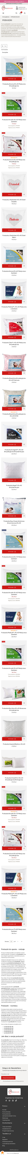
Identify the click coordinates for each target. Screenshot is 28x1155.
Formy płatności (6, 1114)
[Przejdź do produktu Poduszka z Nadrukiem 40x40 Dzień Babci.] (14, 220)
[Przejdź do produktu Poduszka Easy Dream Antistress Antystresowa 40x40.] (14, 506)
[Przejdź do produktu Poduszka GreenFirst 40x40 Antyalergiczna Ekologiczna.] (14, 762)
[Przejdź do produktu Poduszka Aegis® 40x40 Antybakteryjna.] (14, 470)
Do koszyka (11, 78)
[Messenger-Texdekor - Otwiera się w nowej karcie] (9, 1100)
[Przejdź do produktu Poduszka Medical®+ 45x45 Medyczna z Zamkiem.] (14, 617)
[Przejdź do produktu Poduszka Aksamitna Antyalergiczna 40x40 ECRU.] (14, 398)
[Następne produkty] (17, 941)
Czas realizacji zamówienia (8, 1143)
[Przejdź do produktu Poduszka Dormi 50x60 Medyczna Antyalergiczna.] (14, 838)
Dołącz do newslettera (8, 1077)
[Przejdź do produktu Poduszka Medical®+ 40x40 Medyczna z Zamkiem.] (14, 291)
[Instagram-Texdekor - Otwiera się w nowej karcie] (13, 1100)
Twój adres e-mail (5, 1074)
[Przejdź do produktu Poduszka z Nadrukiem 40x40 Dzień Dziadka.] (14, 184)
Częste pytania (6, 1120)
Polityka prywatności (7, 1141)
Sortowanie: (4, 49)
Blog (3, 1145)
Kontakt (4, 1109)
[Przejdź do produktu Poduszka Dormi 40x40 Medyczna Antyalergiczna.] (14, 144)
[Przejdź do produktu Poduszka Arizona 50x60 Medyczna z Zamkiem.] (14, 256)
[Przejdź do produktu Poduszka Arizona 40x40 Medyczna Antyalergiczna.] (14, 68)
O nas (3, 1137)
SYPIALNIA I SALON (15, 16)
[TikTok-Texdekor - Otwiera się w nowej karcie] (16, 1100)
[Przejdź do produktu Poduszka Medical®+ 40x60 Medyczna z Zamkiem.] (14, 878)
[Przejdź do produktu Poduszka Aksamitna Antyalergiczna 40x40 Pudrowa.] (14, 363)
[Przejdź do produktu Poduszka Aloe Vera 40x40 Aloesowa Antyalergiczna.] (14, 693)
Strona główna (5, 16)
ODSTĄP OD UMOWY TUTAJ (9, 1116)
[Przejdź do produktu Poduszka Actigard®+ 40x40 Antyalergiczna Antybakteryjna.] (14, 434)
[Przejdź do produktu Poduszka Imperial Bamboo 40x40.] (14, 729)
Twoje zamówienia (6, 1126)
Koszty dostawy (6, 1111)
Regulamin (5, 1139)
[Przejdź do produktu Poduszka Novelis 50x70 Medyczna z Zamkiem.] (14, 798)
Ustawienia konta (6, 1128)
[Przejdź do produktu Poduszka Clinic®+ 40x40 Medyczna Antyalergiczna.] (14, 327)
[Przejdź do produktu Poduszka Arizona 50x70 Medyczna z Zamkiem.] (14, 541)
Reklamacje (5, 1118)
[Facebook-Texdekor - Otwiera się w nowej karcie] (6, 1100)
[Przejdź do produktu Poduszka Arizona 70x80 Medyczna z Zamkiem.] (14, 914)
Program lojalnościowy (8, 1130)
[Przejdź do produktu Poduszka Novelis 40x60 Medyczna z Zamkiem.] (14, 577)
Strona (7, 941)
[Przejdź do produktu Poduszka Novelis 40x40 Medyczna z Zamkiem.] (14, 104)
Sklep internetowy (12, 1153)
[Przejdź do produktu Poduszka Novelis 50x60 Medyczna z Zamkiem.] (14, 653)
